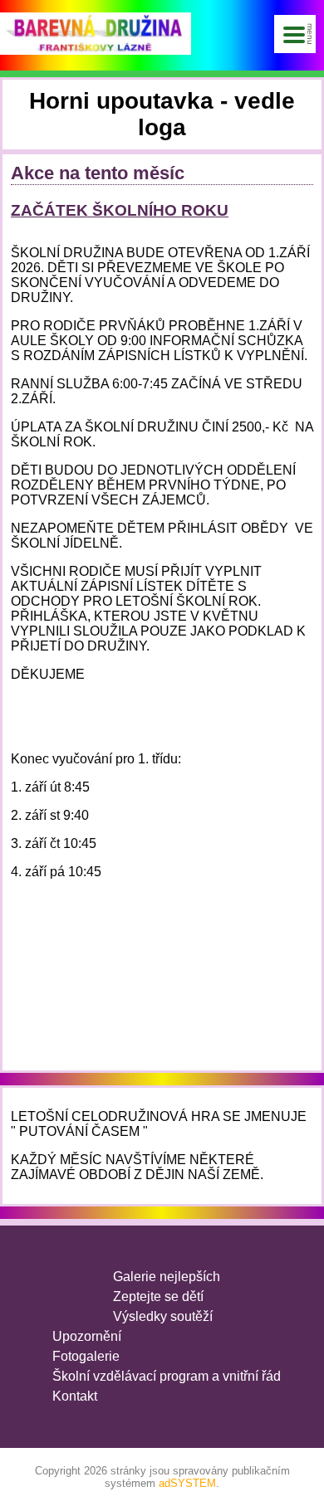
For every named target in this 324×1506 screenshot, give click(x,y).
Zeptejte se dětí (158, 1296)
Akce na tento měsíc (97, 173)
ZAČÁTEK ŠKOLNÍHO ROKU (119, 210)
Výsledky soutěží (163, 1316)
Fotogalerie (86, 1356)
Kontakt (74, 1396)
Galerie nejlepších (166, 1277)
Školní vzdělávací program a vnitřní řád (166, 1376)
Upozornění (86, 1336)
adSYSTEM (187, 1483)
